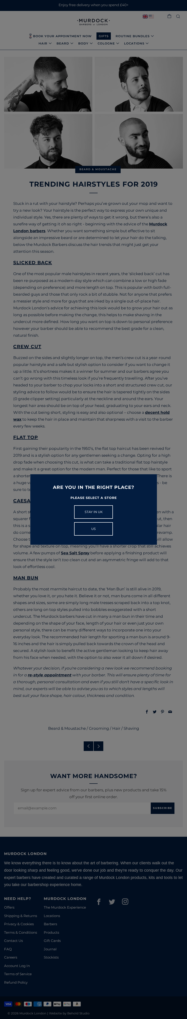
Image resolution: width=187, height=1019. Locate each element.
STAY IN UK (94, 512)
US (93, 529)
